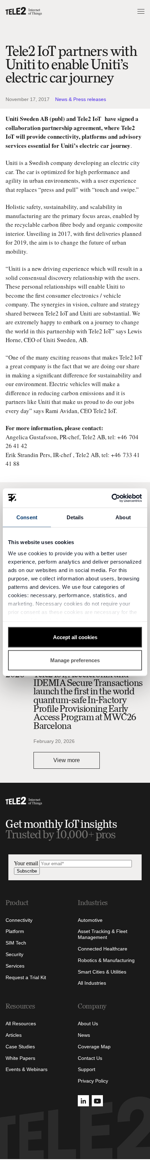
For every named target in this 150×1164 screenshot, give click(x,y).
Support (86, 1069)
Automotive (90, 920)
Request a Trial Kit (26, 977)
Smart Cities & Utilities (102, 972)
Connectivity (19, 920)
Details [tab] (75, 517)
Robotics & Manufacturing (106, 960)
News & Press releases (80, 99)
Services (15, 966)
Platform (15, 931)
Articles (14, 1035)
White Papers (20, 1058)
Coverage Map (94, 1046)
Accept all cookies (75, 637)
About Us (88, 1023)
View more (66, 760)
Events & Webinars (26, 1069)
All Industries (92, 983)
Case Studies (20, 1046)
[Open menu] (139, 11)
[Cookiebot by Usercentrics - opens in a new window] (111, 498)
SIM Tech (16, 943)
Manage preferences (75, 660)
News (84, 1035)
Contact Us (90, 1058)
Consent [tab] (26, 517)
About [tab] (123, 517)
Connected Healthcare (102, 949)
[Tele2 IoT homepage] (24, 11)
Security (14, 954)
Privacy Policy (93, 1081)
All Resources (21, 1023)
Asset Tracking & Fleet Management (102, 934)
